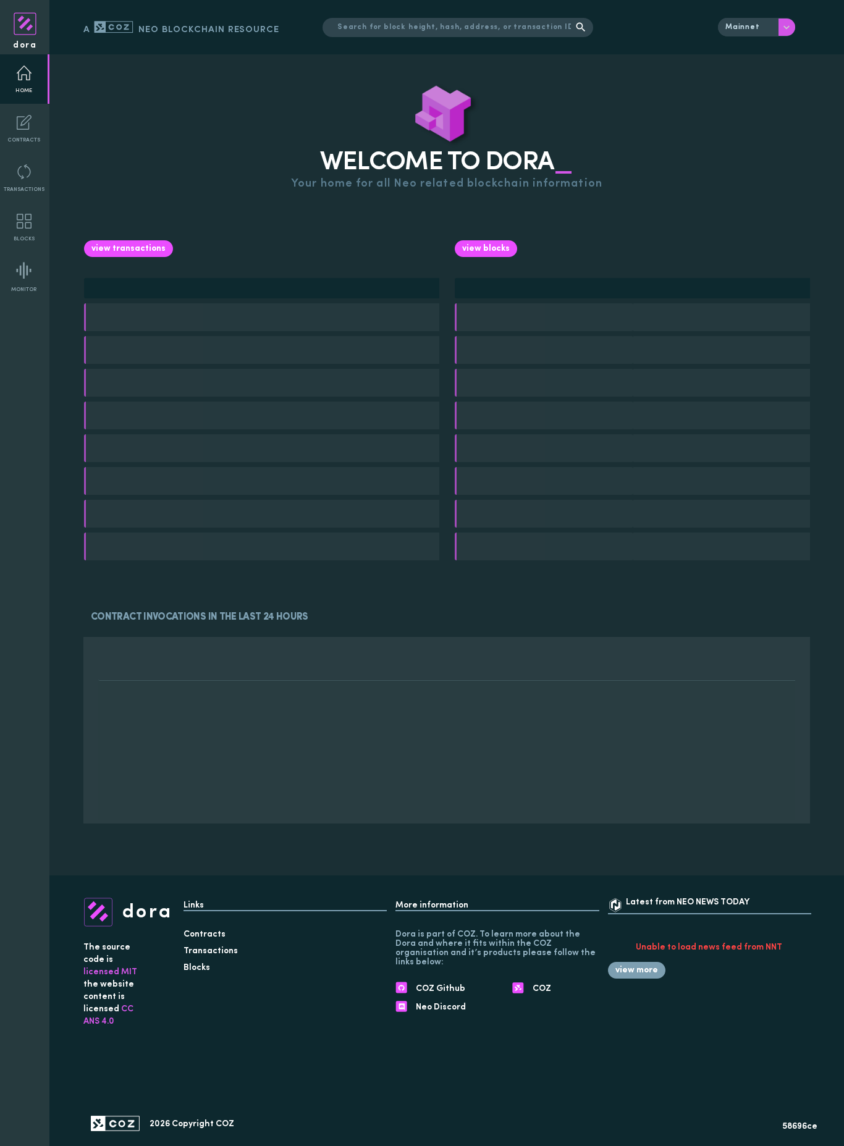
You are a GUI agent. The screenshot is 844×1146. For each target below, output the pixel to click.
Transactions (24, 189)
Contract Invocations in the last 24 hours (199, 617)
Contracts (23, 140)
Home (23, 90)
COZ (225, 1124)
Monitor (23, 289)
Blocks (24, 239)
